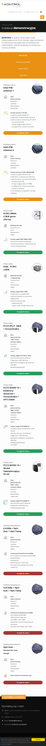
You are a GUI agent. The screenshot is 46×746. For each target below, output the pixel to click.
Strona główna (7, 25)
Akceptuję (38, 739)
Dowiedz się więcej (6, 744)
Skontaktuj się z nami (15, 12)
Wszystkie (23, 55)
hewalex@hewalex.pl (15, 721)
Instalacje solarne (23, 62)
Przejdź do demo (23, 133)
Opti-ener (23, 75)
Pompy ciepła (23, 69)
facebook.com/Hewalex (19, 724)
